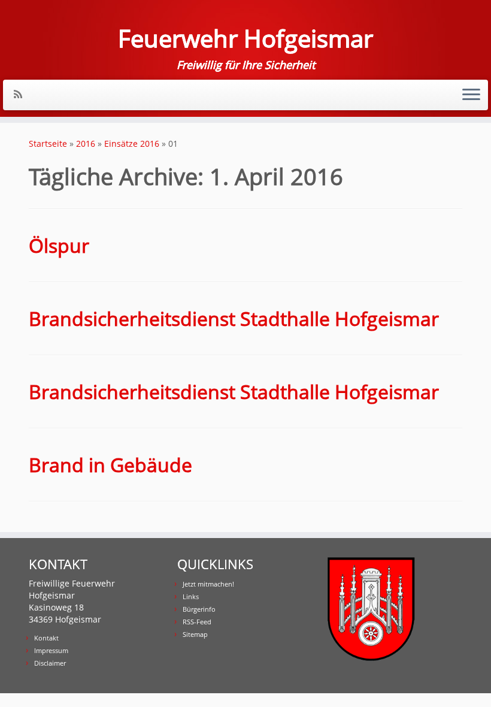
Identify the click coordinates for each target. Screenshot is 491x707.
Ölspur (59, 245)
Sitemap (195, 634)
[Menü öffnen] (471, 95)
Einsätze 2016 (131, 143)
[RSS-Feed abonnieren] (22, 94)
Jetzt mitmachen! (208, 583)
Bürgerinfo (199, 609)
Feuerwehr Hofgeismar (245, 38)
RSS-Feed (197, 621)
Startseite (48, 143)
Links (191, 596)
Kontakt (46, 637)
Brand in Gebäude (110, 465)
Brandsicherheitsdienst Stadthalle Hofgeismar (234, 318)
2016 (85, 143)
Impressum (51, 650)
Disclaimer (50, 662)
